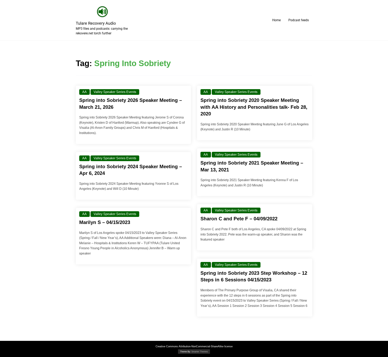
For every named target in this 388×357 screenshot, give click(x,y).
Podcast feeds (298, 20)
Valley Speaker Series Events (115, 92)
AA (84, 92)
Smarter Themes (199, 351)
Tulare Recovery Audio (96, 23)
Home (276, 20)
